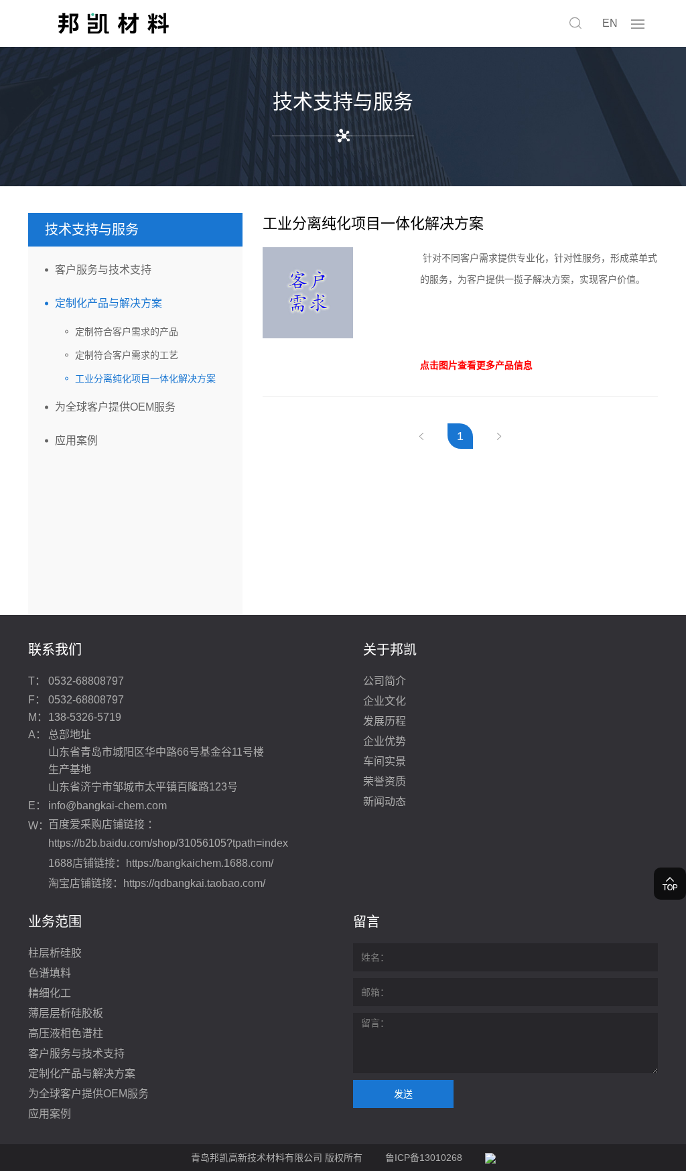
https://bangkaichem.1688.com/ (199, 863)
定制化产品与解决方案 (108, 303)
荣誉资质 (384, 781)
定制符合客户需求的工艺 (126, 355)
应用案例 (76, 440)
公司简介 (384, 681)
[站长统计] (490, 1157)
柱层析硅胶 (55, 953)
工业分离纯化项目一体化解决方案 (145, 378)
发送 (403, 1094)
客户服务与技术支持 (103, 269)
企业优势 (384, 741)
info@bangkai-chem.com (107, 805)
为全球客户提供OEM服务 (115, 407)
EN (610, 23)
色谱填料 (49, 973)
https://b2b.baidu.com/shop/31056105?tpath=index (168, 843)
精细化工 (49, 993)
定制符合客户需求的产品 (126, 331)
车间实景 (384, 761)
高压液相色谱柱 (65, 1033)
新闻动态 (384, 801)
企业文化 (384, 701)
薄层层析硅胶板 (65, 1013)
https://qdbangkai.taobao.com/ (194, 883)
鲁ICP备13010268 (423, 1157)
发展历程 (384, 721)
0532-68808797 (86, 681)
